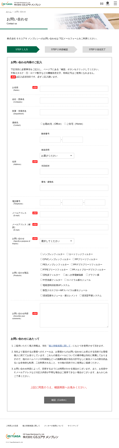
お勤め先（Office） (53, 124)
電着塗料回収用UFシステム (56, 285)
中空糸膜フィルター (52, 280)
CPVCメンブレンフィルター (57, 259)
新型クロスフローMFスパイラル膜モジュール (65, 290)
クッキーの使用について (53, 426)
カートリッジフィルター (81, 254)
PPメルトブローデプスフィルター (89, 269)
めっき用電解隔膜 (74, 275)
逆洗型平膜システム (92, 295)
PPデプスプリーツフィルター (87, 264)
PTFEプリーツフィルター (55, 269)
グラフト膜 (93, 275)
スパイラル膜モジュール (79, 280)
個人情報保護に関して (60, 345)
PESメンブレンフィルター (56, 264)
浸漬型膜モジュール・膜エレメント (60, 295)
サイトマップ (73, 426)
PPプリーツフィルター (86, 259)
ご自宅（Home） (75, 124)
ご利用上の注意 (12, 426)
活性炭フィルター (51, 275)
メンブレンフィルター (54, 254)
